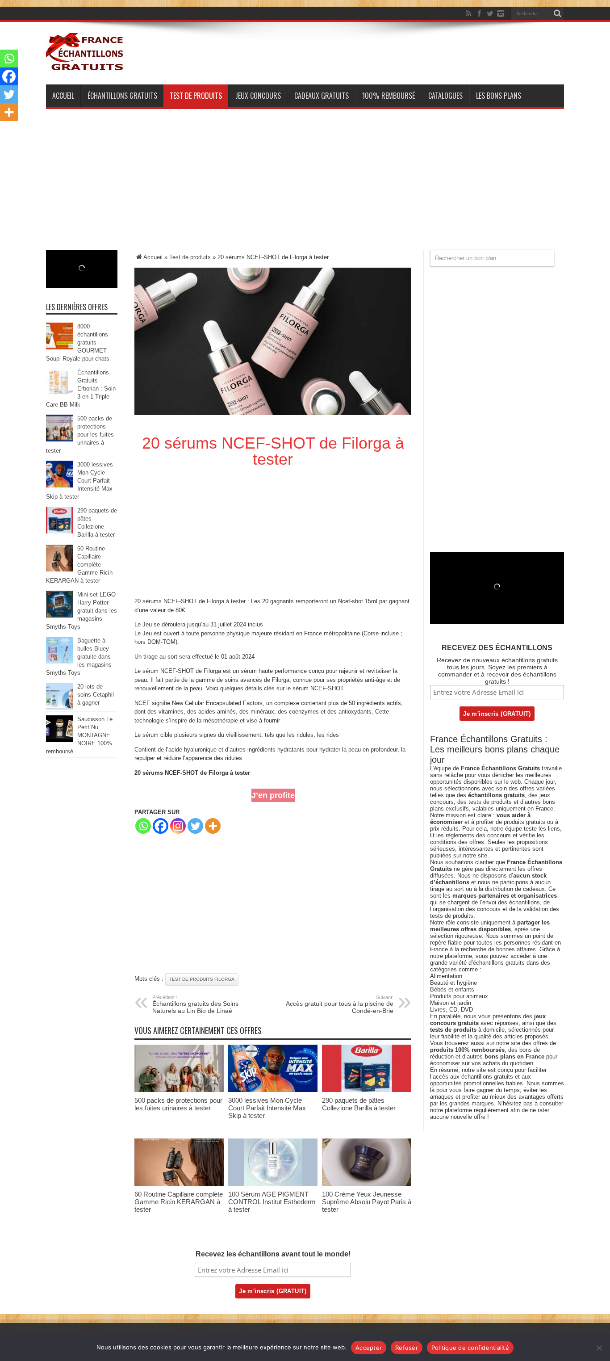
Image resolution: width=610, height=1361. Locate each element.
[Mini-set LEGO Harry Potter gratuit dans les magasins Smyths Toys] (59, 615)
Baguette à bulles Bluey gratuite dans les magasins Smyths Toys (79, 656)
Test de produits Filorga (201, 979)
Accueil (63, 95)
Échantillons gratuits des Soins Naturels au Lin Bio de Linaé (195, 1004)
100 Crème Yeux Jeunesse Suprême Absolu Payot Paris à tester (366, 1201)
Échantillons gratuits (122, 95)
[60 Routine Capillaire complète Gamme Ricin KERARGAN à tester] (179, 1183)
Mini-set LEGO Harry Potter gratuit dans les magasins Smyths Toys (81, 610)
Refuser (406, 1347)
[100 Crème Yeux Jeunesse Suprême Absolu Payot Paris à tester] (366, 1183)
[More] (213, 826)
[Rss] (468, 13)
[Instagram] (178, 826)
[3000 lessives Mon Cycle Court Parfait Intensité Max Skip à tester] (273, 1090)
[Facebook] (479, 13)
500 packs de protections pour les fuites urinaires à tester (178, 1104)
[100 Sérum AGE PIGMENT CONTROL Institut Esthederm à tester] (273, 1183)
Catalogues (445, 95)
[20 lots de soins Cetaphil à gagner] (59, 707)
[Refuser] (598, 1347)
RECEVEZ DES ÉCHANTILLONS (497, 647)
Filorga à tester (226, 601)
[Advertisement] (305, 187)
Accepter (368, 1347)
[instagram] (500, 13)
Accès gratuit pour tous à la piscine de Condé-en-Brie (339, 1004)
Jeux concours (258, 95)
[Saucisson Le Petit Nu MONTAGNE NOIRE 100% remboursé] (59, 740)
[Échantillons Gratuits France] (85, 66)
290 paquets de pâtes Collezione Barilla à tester (359, 1104)
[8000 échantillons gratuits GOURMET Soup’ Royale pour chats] (59, 347)
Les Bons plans (498, 95)
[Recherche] (557, 13)
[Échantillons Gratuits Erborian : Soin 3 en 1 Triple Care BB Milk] (59, 393)
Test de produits (196, 95)
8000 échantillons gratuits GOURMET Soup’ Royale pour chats (77, 342)
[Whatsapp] (143, 826)
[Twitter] (489, 13)
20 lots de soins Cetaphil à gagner (95, 694)
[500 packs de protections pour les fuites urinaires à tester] (179, 1090)
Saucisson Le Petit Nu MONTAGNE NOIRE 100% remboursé (79, 735)
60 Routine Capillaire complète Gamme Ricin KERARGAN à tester (178, 1201)
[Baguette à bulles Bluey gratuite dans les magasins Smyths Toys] (59, 661)
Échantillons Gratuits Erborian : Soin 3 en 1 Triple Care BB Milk (81, 388)
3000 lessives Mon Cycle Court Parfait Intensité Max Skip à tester (267, 1107)
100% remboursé (388, 95)
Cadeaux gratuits (321, 95)
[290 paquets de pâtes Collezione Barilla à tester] (366, 1090)
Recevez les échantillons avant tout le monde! (273, 1254)
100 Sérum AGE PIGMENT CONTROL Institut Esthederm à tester (272, 1201)
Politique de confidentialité (470, 1347)
